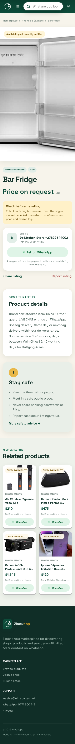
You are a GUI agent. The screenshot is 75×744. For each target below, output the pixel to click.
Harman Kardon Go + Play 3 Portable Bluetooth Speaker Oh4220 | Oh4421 (54, 504)
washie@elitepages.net (19, 698)
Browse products (14, 669)
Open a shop (11, 674)
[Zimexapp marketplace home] (7, 6)
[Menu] (18, 6)
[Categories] (68, 6)
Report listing (62, 276)
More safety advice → (25, 423)
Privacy (8, 710)
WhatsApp (21, 521)
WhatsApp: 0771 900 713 (19, 704)
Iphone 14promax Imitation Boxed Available (52, 568)
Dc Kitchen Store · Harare (18, 514)
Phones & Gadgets (33, 20)
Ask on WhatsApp (39, 252)
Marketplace (10, 20)
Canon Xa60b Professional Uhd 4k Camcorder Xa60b (18, 568)
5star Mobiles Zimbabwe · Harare (55, 580)
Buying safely (12, 681)
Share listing (12, 276)
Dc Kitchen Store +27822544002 (44, 238)
